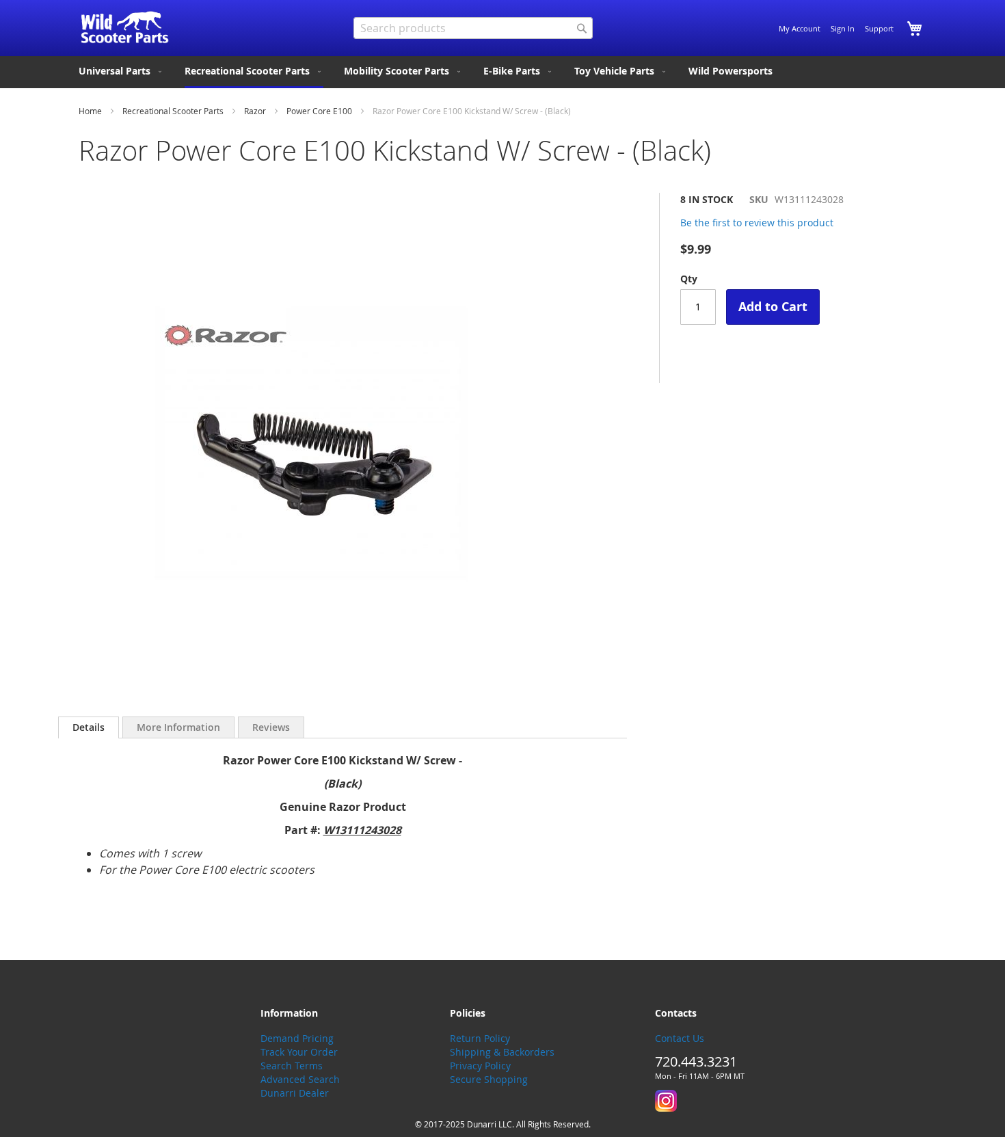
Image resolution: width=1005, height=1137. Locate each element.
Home (90, 110)
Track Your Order (299, 1051)
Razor (255, 110)
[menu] (502, 72)
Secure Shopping (489, 1079)
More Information (178, 727)
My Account (799, 28)
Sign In (843, 28)
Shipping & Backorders (502, 1051)
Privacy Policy (480, 1065)
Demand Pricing (297, 1038)
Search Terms (291, 1065)
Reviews (271, 727)
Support (879, 28)
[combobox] (473, 28)
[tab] (88, 727)
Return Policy (480, 1038)
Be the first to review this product (756, 222)
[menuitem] (121, 71)
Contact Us (679, 1038)
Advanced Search (300, 1079)
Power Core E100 (319, 110)
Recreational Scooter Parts (173, 110)
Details (88, 727)
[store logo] (125, 27)
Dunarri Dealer (294, 1092)
